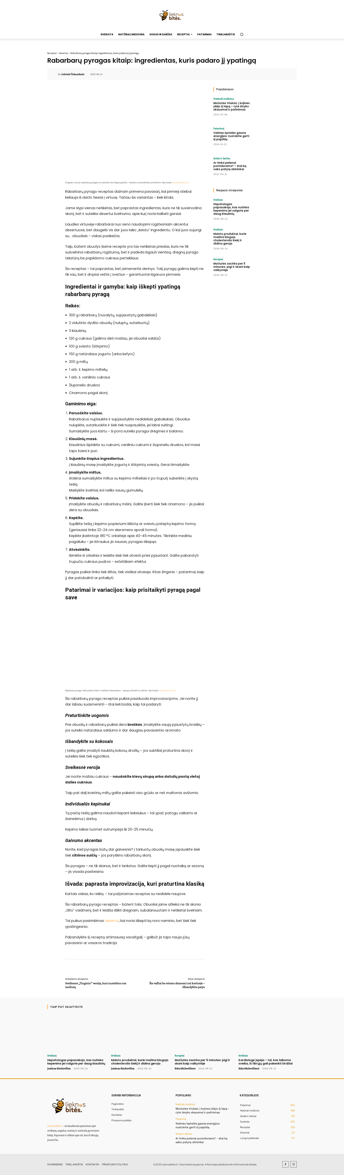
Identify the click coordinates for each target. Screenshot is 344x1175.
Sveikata (218, 199)
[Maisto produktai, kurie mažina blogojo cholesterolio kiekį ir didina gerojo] (266, 239)
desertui (112, 920)
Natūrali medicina (223, 98)
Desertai (63, 53)
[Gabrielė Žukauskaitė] (55, 74)
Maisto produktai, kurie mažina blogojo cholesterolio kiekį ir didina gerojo (229, 238)
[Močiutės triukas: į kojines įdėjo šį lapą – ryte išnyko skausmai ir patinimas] (266, 108)
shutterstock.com (181, 182)
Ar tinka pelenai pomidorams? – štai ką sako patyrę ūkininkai (229, 166)
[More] (288, 74)
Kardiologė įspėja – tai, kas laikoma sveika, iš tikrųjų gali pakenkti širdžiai (265, 1062)
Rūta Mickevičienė (185, 1068)
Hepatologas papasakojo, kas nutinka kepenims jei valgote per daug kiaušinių (231, 209)
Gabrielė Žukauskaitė (72, 74)
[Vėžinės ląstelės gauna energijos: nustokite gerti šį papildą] (266, 138)
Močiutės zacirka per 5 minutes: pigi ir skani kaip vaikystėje (231, 267)
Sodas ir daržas (221, 158)
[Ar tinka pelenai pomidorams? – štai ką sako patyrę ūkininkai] (266, 168)
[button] (241, 34)
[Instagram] (293, 1164)
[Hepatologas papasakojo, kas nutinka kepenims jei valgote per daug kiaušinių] (266, 209)
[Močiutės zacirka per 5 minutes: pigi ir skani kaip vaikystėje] (266, 269)
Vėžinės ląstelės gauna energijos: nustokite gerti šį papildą (231, 136)
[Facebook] (285, 1164)
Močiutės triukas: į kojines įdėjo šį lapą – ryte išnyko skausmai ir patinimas (231, 106)
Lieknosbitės (54, 1126)
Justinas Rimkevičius (59, 1068)
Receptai (52, 53)
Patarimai (218, 128)
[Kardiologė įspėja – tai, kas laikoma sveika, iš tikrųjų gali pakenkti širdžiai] (267, 1033)
